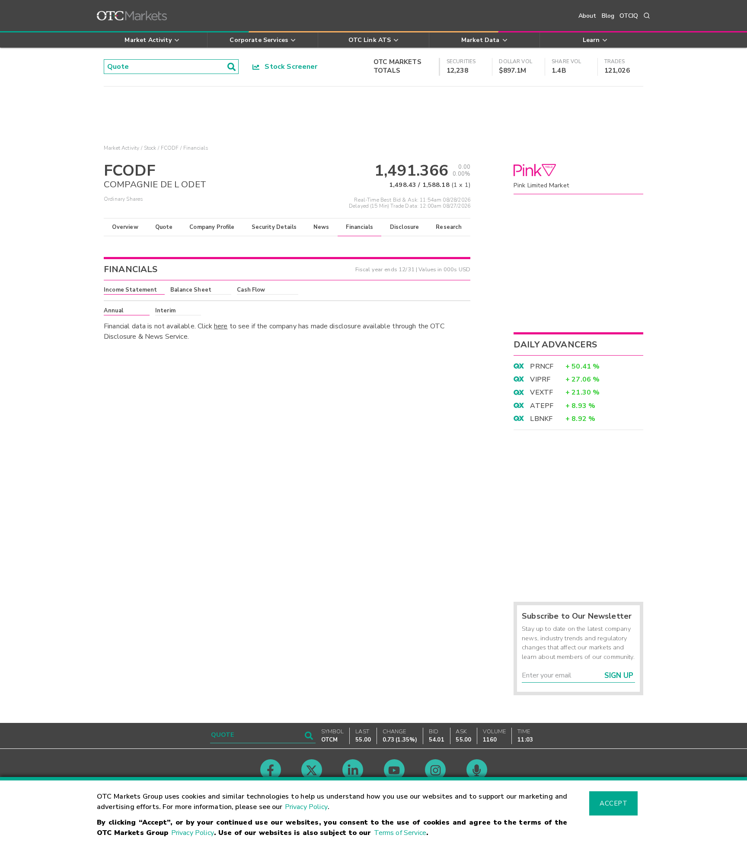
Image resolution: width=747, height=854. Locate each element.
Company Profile (211, 227)
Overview (125, 227)
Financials (359, 227)
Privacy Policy (306, 807)
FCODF (170, 147)
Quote (164, 227)
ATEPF (541, 406)
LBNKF (541, 419)
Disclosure (404, 227)
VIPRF (540, 379)
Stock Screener (288, 66)
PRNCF (541, 366)
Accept (613, 803)
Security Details (274, 227)
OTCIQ (628, 16)
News (321, 227)
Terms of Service (400, 833)
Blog (608, 16)
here (221, 326)
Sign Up (618, 676)
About (587, 16)
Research (449, 227)
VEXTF (541, 392)
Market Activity (121, 147)
